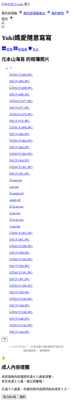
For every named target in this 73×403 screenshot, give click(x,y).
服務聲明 (45, 350)
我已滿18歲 (9, 396)
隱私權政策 (29, 350)
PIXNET (22, 346)
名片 (36, 49)
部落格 (23, 49)
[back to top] (5, 339)
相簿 (9, 49)
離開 (22, 396)
